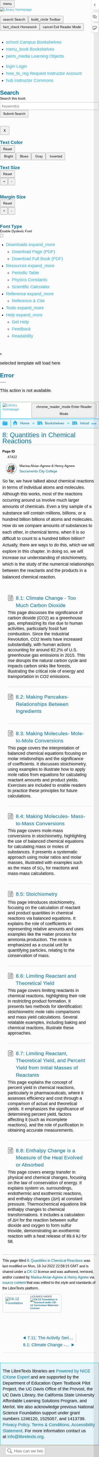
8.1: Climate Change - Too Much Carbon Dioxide (46, 601)
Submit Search (14, 114)
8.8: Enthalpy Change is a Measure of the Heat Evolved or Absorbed (49, 1158)
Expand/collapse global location (94, 422)
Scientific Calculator (31, 286)
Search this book (12, 98)
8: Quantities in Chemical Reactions (55, 1260)
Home (24, 423)
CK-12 (32, 1272)
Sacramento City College (38, 471)
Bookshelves (54, 423)
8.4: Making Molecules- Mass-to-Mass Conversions (50, 819)
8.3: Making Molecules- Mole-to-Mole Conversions (50, 737)
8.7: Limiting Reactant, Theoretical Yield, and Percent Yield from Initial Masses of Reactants (50, 1064)
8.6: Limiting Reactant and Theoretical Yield (46, 979)
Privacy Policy (16, 1424)
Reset (7, 149)
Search (9, 1451)
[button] (21, 329)
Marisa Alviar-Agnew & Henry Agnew (60, 1277)
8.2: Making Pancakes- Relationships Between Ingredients (42, 704)
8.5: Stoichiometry (36, 894)
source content (14, 1282)
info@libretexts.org (24, 1436)
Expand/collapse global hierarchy (8, 424)
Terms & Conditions (50, 1424)
